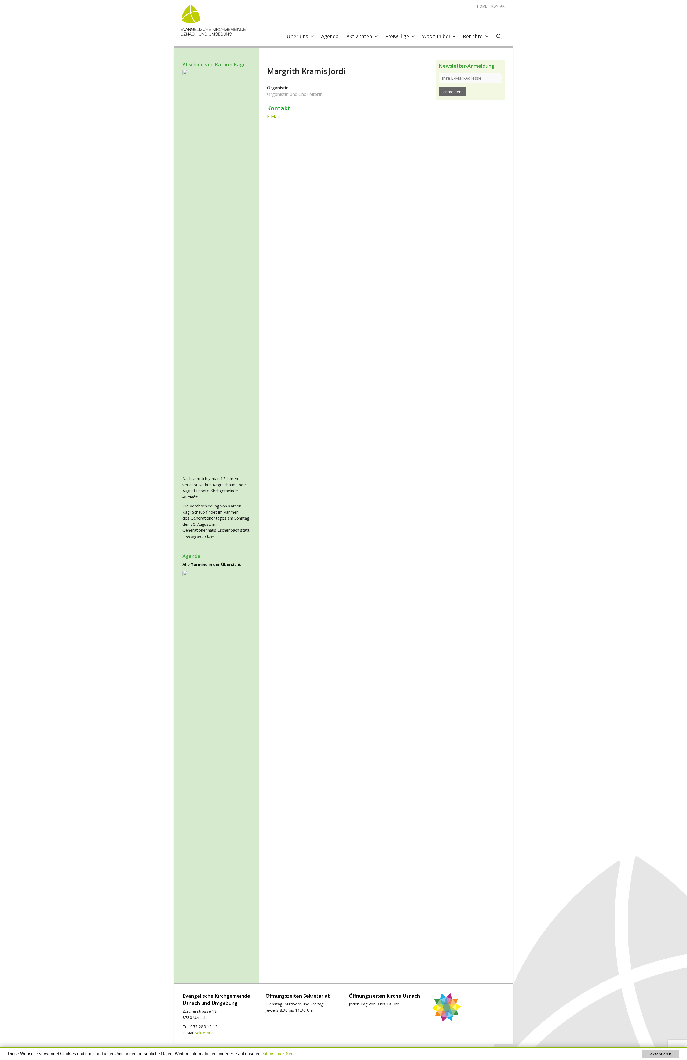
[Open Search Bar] (499, 36)
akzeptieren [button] (660, 1054)
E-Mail (273, 116)
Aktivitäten (359, 36)
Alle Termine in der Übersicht (211, 564)
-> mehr (189, 496)
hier (210, 536)
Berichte (473, 36)
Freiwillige (397, 36)
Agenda (329, 36)
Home (482, 6)
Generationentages (208, 518)
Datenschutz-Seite (278, 1053)
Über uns (297, 36)
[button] (298, 1054)
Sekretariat (205, 1032)
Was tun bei (436, 36)
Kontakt (498, 6)
